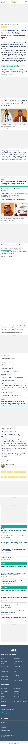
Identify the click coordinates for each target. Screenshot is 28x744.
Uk (1, 477)
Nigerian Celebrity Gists (20, 472)
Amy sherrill (11, 477)
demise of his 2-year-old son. (18, 445)
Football (2, 607)
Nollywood (10, 472)
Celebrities (15, 24)
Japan (5, 477)
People (2, 545)
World (2, 559)
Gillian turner (23, 477)
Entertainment (8, 24)
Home (2, 24)
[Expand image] (27, 109)
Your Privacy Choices (15, 743)
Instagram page (6, 250)
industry (7, 71)
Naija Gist (3, 472)
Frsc (17, 477)
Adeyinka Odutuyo (16, 39)
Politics (2, 539)
